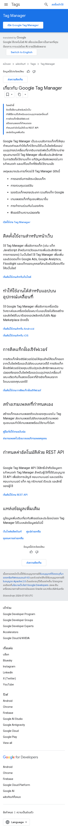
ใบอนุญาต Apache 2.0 (14, 581)
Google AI (8, 790)
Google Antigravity (14, 724)
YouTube (8, 684)
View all (7, 742)
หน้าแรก (7, 64)
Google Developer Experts (18, 626)
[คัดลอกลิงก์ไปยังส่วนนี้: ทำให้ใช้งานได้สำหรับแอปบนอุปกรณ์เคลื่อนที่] (37, 297)
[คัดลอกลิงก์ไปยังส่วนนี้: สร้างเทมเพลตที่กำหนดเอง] (57, 404)
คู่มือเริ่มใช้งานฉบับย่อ (14, 431)
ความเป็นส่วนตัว (25, 812)
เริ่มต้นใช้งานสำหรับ (15, 335)
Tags (15, 4)
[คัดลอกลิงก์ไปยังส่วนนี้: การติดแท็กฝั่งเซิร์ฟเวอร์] (51, 350)
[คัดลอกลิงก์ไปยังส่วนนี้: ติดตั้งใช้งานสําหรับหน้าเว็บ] (56, 236)
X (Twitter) (9, 678)
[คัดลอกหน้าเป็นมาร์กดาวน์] (19, 94)
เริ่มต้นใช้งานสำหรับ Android (18, 328)
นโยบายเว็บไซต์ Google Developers (30, 585)
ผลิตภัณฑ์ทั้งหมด (12, 796)
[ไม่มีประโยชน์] (34, 71)
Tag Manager (14, 15)
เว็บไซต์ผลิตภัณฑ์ (12, 531)
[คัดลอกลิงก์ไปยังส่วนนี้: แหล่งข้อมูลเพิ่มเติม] (43, 509)
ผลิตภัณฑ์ (21, 64)
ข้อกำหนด (8, 812)
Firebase (8, 712)
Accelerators (10, 632)
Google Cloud (11, 730)
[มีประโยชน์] (28, 71)
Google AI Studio (13, 718)
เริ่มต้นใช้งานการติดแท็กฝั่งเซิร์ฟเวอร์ (22, 390)
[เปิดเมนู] (6, 4)
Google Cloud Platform (16, 784)
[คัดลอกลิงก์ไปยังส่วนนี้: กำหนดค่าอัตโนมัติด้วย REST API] (7, 458)
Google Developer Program (19, 614)
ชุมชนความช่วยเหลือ (13, 538)
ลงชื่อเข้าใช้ (57, 4)
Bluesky (7, 660)
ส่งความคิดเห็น (15, 79)
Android (7, 700)
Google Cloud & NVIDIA (16, 638)
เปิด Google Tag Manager (23, 25)
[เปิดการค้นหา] (46, 4)
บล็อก (6, 654)
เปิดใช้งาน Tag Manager (16, 222)
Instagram (9, 666)
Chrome (8, 706)
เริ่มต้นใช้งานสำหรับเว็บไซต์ (17, 277)
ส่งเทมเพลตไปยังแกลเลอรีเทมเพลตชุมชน (25, 438)
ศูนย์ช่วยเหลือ (33, 531)
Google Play (10, 736)
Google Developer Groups (18, 620)
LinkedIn (8, 672)
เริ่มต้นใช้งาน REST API (15, 494)
